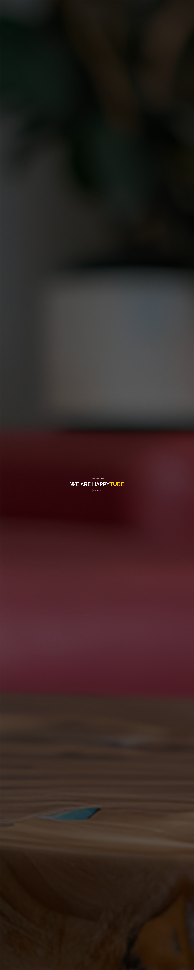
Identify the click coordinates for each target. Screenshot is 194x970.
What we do (97, 490)
